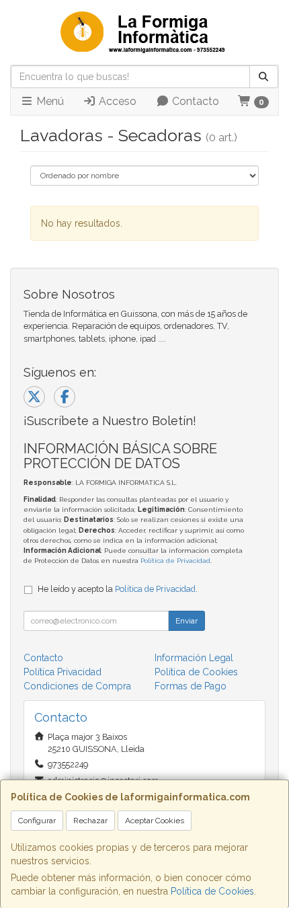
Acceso (116, 101)
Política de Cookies (212, 891)
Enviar (186, 621)
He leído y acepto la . (118, 589)
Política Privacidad (62, 672)
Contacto (194, 101)
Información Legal (194, 657)
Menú (49, 101)
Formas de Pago (190, 686)
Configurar (37, 820)
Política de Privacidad (175, 560)
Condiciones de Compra (77, 686)
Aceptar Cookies (154, 820)
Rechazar (90, 820)
